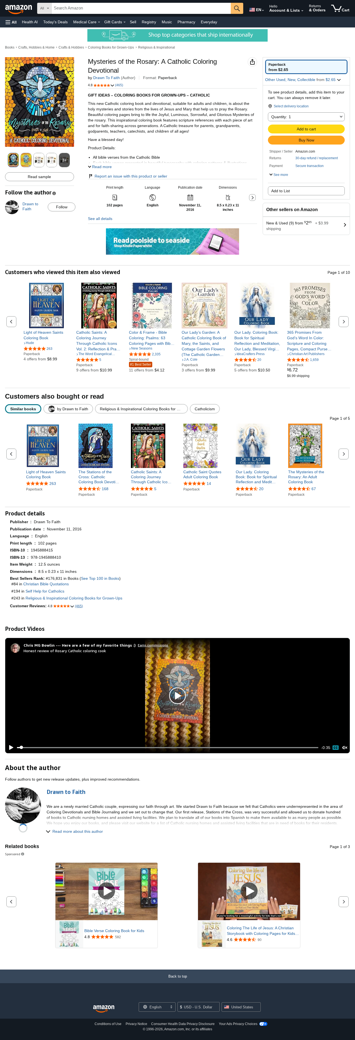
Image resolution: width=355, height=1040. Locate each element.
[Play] (9, 747)
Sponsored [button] (12, 854)
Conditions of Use (108, 1024)
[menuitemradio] (336, 747)
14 (209, 483)
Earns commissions (153, 645)
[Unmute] (345, 747)
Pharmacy (186, 22)
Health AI (30, 22)
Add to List (280, 191)
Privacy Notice (136, 1024)
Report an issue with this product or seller (131, 176)
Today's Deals (55, 22)
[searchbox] (141, 8)
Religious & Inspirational (156, 47)
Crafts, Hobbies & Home (36, 47)
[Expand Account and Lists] (302, 10)
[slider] (167, 747)
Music (167, 22)
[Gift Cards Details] (124, 22)
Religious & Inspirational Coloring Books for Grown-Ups (74, 598)
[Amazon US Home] (103, 1009)
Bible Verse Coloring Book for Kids (114, 930)
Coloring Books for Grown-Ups (111, 47)
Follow (61, 207)
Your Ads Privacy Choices (238, 1024)
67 (313, 489)
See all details (100, 218)
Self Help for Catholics (45, 591)
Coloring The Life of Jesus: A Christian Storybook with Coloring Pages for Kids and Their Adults (261, 931)
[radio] (306, 67)
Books (9, 47)
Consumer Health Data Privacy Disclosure (183, 1024)
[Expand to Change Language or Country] (263, 10)
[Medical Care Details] (99, 22)
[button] (11, 22)
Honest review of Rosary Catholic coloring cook (65, 650)
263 (52, 483)
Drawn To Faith (106, 77)
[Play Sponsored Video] (106, 891)
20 (261, 489)
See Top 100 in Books (100, 578)
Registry (149, 22)
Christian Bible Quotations (46, 584)
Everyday (209, 22)
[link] (46, 335)
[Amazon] (19, 8)
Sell (133, 22)
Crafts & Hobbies (71, 47)
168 (105, 489)
